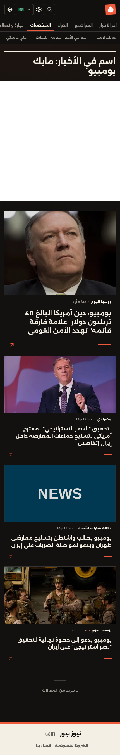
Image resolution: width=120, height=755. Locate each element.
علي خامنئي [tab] (16, 37)
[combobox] (24, 9)
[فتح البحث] (50, 9)
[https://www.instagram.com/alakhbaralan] (48, 733)
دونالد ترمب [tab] (106, 37)
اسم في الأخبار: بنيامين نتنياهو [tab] (61, 37)
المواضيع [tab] (84, 25)
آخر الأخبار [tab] (108, 25)
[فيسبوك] (53, 733)
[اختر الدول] (38, 9)
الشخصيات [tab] (40, 25)
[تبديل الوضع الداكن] (9, 9)
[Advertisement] (60, 141)
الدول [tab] (62, 25)
